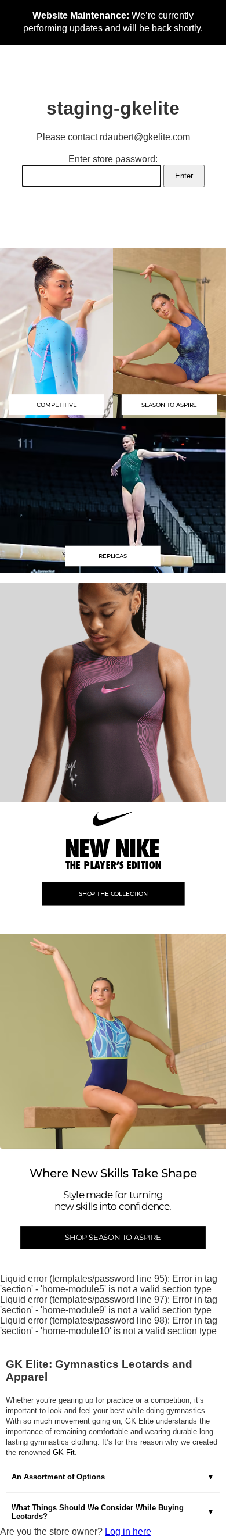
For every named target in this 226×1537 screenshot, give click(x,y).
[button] (113, 495)
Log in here (128, 1531)
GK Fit (64, 1452)
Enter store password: (113, 159)
